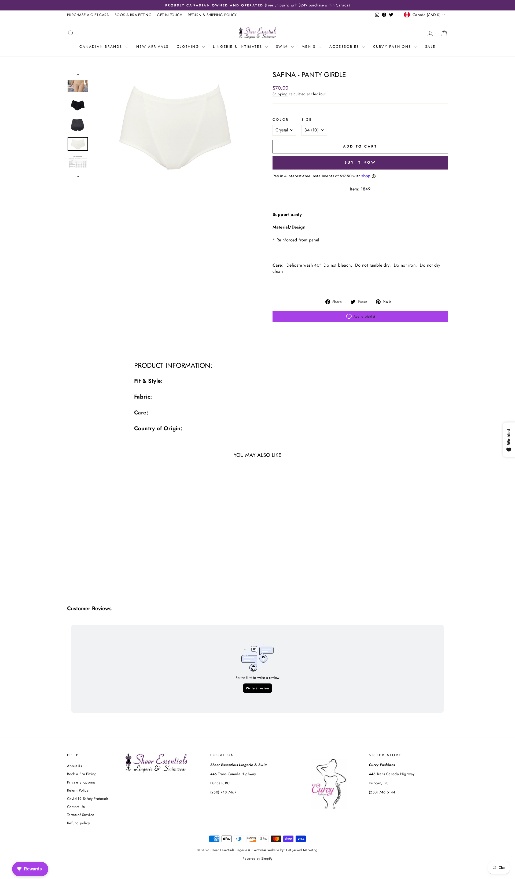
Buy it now (360, 162)
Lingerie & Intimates (238, 46)
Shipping (280, 94)
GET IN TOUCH (169, 14)
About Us (74, 765)
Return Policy (78, 790)
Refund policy (78, 823)
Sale (430, 46)
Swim (283, 46)
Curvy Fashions (393, 46)
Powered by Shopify (257, 858)
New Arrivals (152, 46)
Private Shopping (81, 782)
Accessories (345, 46)
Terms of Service (80, 814)
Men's (310, 46)
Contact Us (75, 806)
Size (306, 119)
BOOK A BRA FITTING (133, 14)
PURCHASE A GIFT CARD (88, 14)
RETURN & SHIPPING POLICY (212, 14)
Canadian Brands (101, 46)
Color (281, 119)
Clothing (189, 46)
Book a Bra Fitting (82, 774)
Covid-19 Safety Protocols (87, 798)
